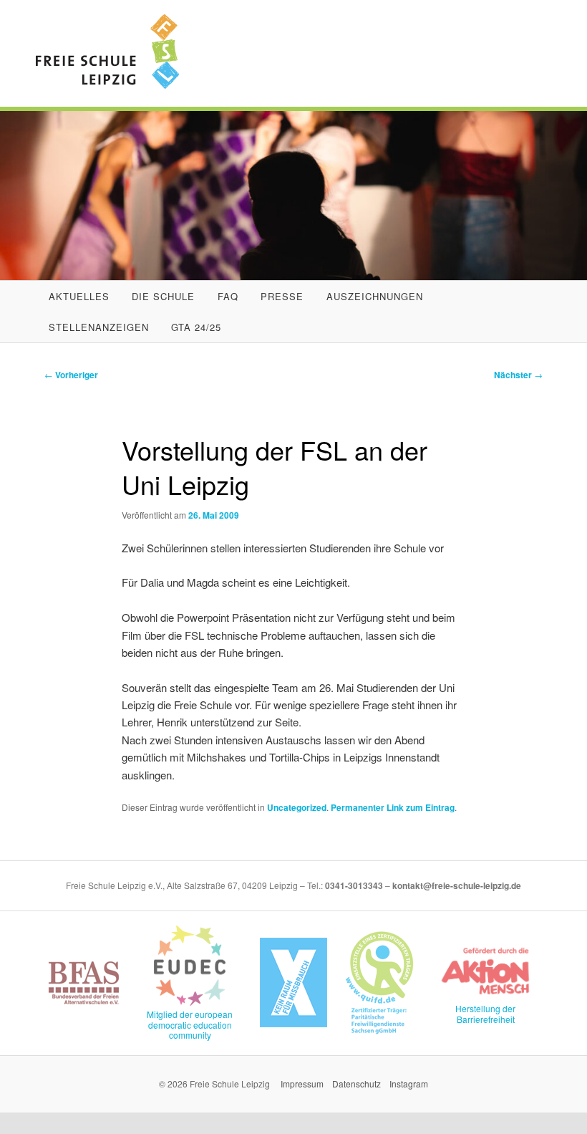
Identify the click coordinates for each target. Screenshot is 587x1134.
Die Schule (163, 296)
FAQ (228, 296)
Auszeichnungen (374, 296)
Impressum (302, 1083)
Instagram (408, 1083)
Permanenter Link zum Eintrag (393, 807)
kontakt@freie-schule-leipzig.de (456, 885)
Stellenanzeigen (99, 327)
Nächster (518, 374)
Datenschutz (356, 1083)
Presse (282, 296)
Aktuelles (79, 296)
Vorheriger (71, 374)
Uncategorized (296, 807)
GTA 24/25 (196, 327)
